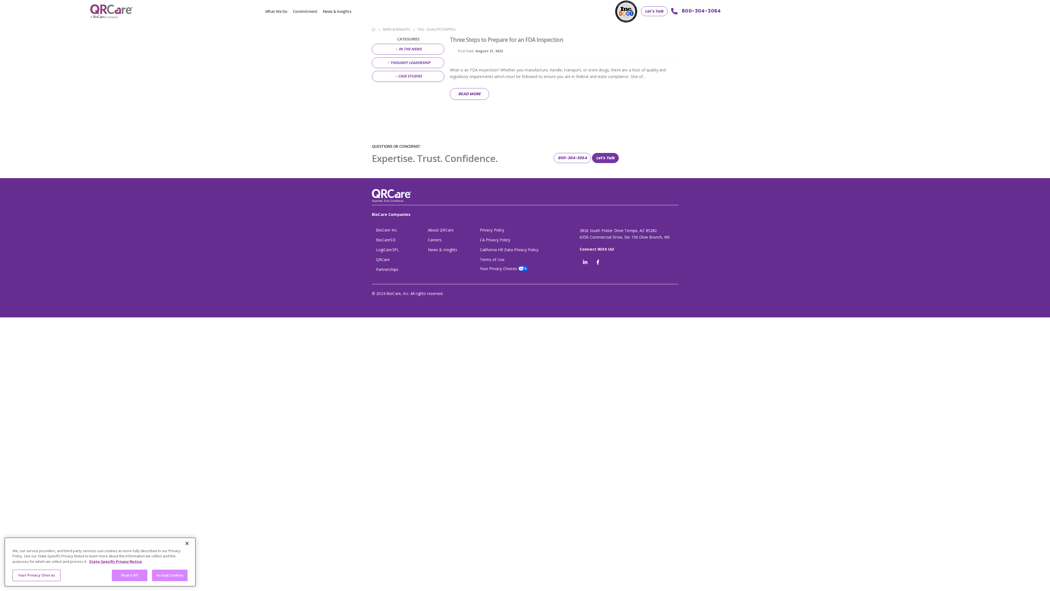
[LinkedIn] (585, 262)
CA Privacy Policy (495, 239)
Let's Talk (654, 11)
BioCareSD (386, 239)
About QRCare (441, 230)
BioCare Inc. (387, 230)
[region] (100, 562)
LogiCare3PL (387, 249)
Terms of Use (492, 259)
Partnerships (387, 269)
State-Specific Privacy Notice (115, 561)
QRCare (383, 259)
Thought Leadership (410, 62)
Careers (435, 239)
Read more (469, 94)
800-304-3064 (572, 158)
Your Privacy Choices (36, 575)
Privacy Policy (492, 230)
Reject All (129, 575)
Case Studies (410, 76)
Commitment (305, 11)
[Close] (187, 543)
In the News (410, 49)
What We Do (276, 11)
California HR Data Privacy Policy (509, 249)
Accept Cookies (169, 575)
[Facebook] (597, 262)
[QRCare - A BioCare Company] (111, 11)
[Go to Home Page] (373, 29)
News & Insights (337, 11)
